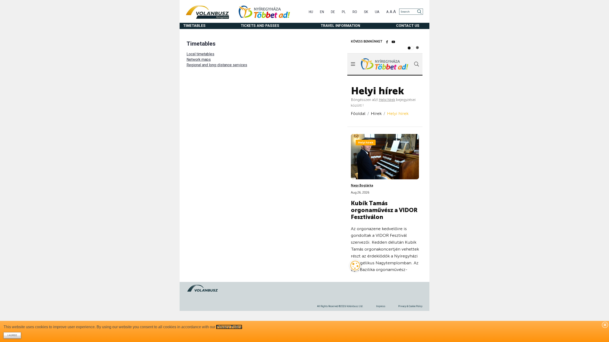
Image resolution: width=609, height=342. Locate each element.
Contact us (407, 26)
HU (311, 12)
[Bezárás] (605, 324)
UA (377, 12)
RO (355, 12)
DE (333, 12)
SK (366, 12)
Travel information (340, 26)
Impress (380, 306)
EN (322, 12)
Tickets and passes (260, 26)
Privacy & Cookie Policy (410, 306)
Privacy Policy (229, 327)
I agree (12, 335)
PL (344, 12)
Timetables (194, 26)
